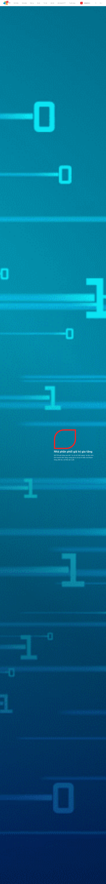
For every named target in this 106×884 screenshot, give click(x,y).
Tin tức (45, 3)
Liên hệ (52, 3)
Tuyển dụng (72, 3)
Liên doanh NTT (62, 3)
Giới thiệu (16, 3)
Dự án (38, 3)
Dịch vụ (32, 3)
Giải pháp (24, 3)
